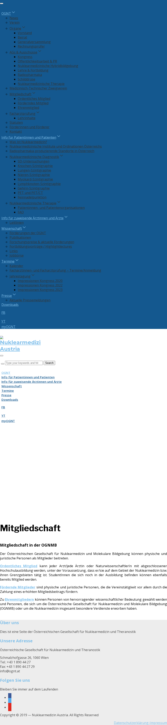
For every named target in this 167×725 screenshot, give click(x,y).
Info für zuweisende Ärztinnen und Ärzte (32, 218)
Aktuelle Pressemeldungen (30, 300)
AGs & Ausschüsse (23, 52)
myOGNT (8, 326)
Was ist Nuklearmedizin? (28, 142)
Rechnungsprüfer (31, 46)
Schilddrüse (26, 79)
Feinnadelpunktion (32, 197)
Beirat (22, 37)
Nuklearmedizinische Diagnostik (34, 157)
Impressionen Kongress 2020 (40, 280)
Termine (7, 261)
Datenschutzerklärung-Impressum (140, 723)
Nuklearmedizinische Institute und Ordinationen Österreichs (56, 146)
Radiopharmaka (30, 74)
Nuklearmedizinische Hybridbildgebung (48, 65)
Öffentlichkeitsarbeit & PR (37, 61)
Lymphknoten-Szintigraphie (39, 184)
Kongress (25, 57)
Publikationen (20, 237)
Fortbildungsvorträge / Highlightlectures (41, 246)
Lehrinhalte (26, 118)
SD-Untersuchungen (33, 161)
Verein (15, 22)
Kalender (16, 266)
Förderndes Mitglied (33, 103)
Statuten (16, 122)
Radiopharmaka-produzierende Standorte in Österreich (52, 151)
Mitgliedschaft (20, 94)
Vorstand (25, 33)
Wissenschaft (11, 228)
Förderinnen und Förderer (29, 127)
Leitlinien (17, 222)
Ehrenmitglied (28, 107)
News (14, 18)
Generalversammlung (34, 42)
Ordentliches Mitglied (34, 98)
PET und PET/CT (30, 192)
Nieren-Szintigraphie (34, 175)
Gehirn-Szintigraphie (34, 188)
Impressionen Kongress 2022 (40, 285)
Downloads (10, 304)
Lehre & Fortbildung (33, 70)
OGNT (6, 13)
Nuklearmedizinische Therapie (41, 83)
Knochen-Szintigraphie (35, 166)
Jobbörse (17, 255)
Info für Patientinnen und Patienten (28, 137)
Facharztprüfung (22, 113)
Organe (15, 28)
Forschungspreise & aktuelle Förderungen (42, 242)
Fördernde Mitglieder (17, 587)
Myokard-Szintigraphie (35, 179)
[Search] (2, 363)
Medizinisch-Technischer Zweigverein (38, 88)
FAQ (21, 212)
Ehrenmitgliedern (19, 599)
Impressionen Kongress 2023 (40, 289)
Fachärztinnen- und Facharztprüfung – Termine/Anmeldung (55, 270)
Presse (6, 295)
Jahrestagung (20, 276)
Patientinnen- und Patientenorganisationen (51, 207)
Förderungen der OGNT (28, 233)
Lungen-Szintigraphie (34, 170)
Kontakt (16, 131)
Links (14, 251)
